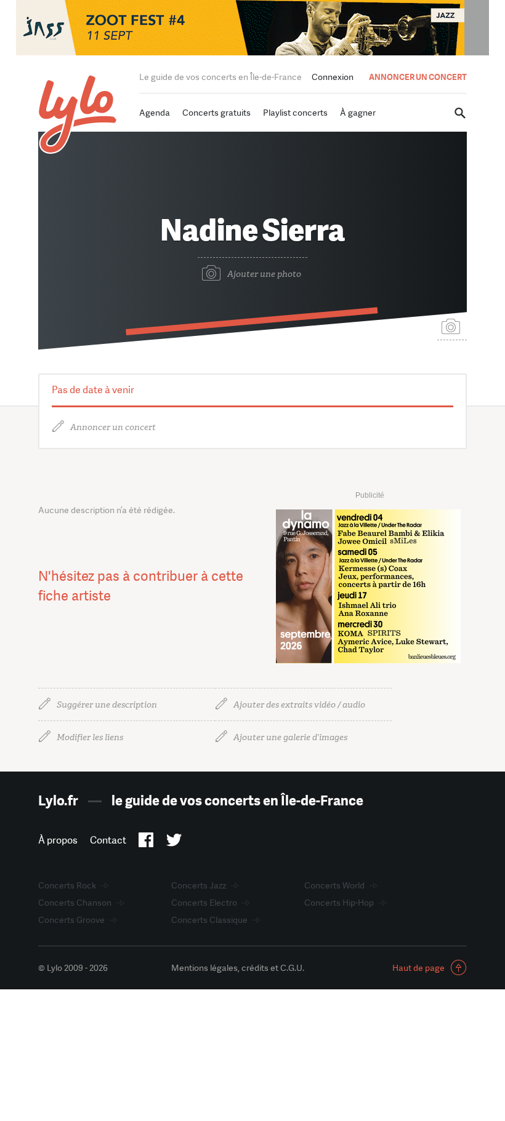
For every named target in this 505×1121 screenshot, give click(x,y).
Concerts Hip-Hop (339, 902)
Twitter (174, 842)
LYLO (78, 114)
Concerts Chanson (74, 902)
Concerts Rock (67, 885)
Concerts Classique (209, 919)
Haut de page (418, 967)
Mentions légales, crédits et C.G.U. (237, 967)
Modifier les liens (90, 737)
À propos (58, 840)
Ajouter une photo (264, 274)
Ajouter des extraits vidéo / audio (299, 705)
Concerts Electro (204, 902)
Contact (108, 840)
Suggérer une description (107, 705)
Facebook (146, 842)
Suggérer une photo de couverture (452, 325)
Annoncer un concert (113, 427)
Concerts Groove (71, 919)
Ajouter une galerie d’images (290, 737)
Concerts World (334, 885)
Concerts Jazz (198, 885)
